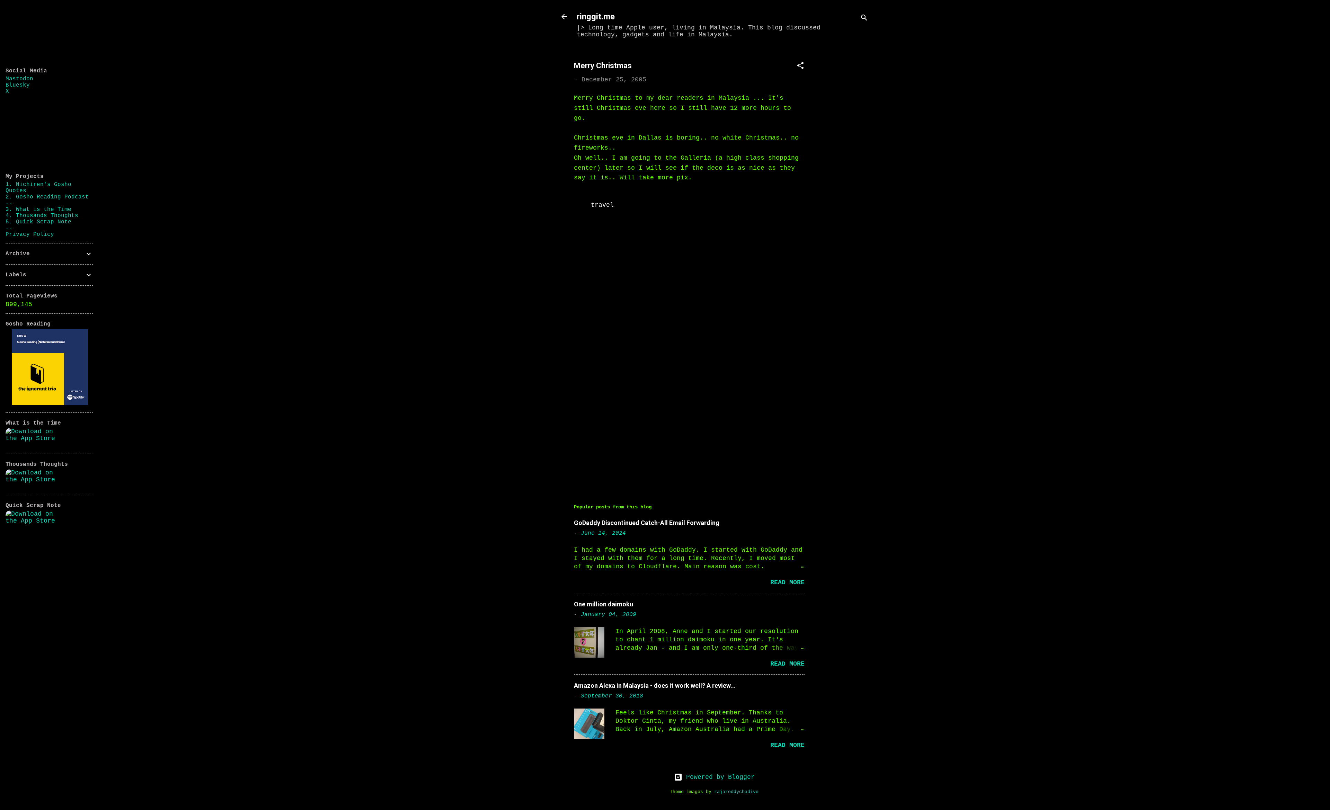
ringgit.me (596, 16)
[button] (800, 66)
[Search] (864, 18)
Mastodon (19, 79)
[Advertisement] (846, 155)
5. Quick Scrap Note (38, 222)
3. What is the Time (38, 209)
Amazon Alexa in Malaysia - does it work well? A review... (655, 685)
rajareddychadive (736, 792)
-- (9, 203)
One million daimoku (603, 604)
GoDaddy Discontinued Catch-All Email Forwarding (646, 522)
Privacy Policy (30, 234)
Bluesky (18, 85)
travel (602, 205)
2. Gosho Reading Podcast (47, 197)
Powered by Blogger (718, 777)
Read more (787, 582)
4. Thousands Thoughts (42, 216)
